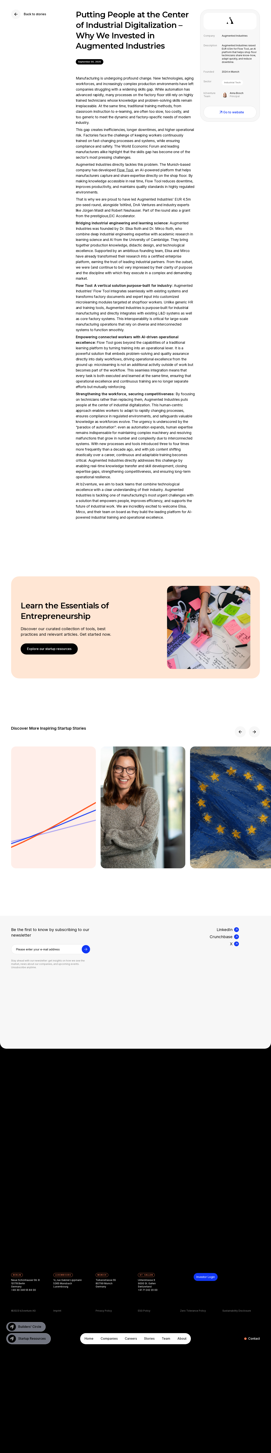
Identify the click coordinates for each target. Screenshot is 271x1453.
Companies (109, 1339)
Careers (131, 1339)
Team (166, 1339)
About (181, 1339)
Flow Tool (125, 170)
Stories (149, 1339)
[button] (240, 731)
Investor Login (205, 1277)
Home (89, 1339)
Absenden (86, 951)
